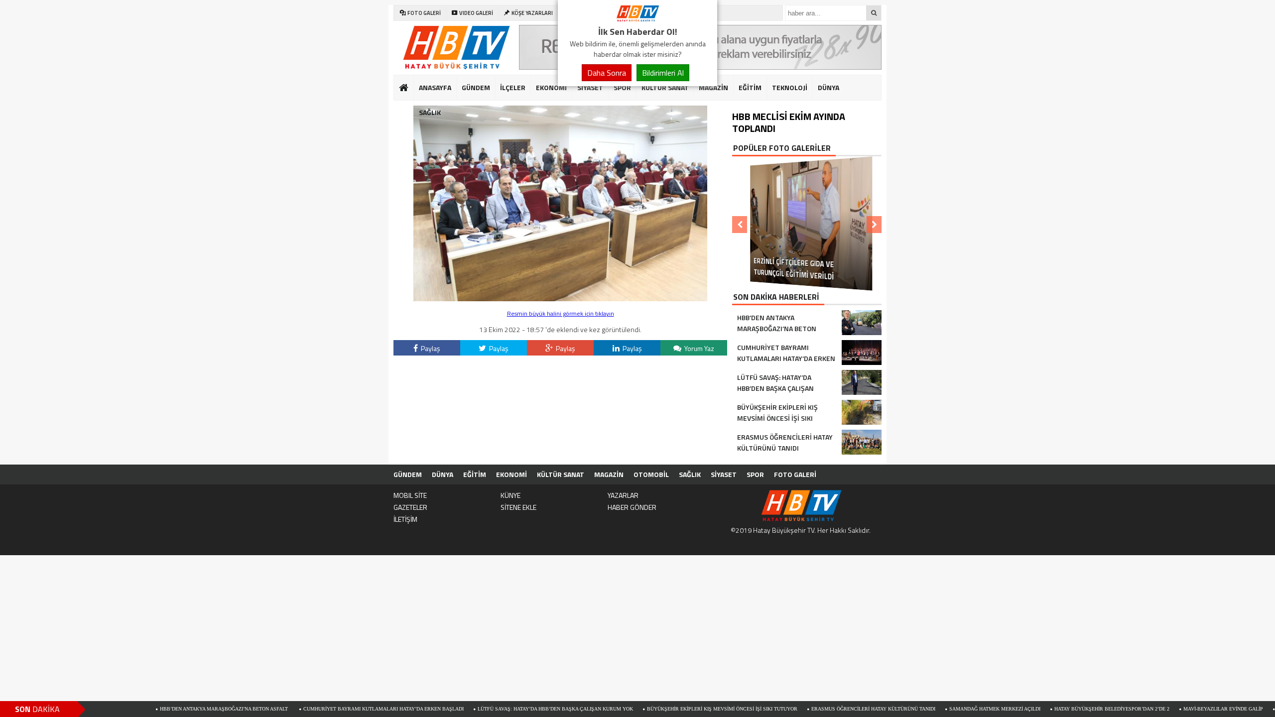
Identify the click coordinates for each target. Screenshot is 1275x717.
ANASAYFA (435, 87)
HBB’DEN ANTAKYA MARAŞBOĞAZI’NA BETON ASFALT (189, 709)
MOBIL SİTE (410, 495)
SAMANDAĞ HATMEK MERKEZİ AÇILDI (959, 709)
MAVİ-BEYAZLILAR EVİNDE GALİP (1187, 709)
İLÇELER (512, 87)
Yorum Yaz (698, 348)
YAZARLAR (623, 495)
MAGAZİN (713, 87)
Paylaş (429, 348)
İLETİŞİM (405, 519)
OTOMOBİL (651, 474)
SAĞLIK (430, 112)
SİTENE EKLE (518, 507)
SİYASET (590, 87)
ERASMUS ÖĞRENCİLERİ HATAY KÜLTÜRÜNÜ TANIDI (837, 709)
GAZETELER (410, 507)
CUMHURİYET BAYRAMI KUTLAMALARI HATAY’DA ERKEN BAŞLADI (347, 709)
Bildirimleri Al (663, 73)
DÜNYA (828, 87)
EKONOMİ (551, 87)
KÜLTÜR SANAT (665, 87)
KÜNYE (510, 495)
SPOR (622, 87)
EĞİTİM (750, 87)
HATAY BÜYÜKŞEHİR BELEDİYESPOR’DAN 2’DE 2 (1076, 709)
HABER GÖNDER (632, 507)
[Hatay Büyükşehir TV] (637, 19)
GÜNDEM (476, 87)
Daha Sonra (606, 73)
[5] (560, 298)
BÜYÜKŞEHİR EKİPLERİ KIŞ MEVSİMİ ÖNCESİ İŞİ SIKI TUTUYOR (686, 709)
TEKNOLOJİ (789, 87)
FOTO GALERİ (795, 474)
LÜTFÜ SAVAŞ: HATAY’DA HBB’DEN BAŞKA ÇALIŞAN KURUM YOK (519, 709)
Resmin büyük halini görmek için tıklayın (560, 313)
